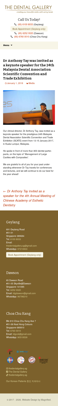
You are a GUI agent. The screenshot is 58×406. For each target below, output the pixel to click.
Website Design (29, 399)
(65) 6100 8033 (25, 24)
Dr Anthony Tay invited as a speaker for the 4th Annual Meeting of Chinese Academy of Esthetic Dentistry (29, 198)
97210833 (22, 248)
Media (32, 83)
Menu (6, 45)
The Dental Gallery (17, 371)
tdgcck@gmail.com (22, 333)
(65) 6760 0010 (21, 36)
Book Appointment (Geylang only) (29, 28)
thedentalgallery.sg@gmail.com (21, 245)
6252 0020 (15, 289)
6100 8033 (15, 239)
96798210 (22, 296)
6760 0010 (15, 330)
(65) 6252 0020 (25, 33)
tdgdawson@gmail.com (24, 293)
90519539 (22, 337)
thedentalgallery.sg (17, 368)
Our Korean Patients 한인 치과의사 (23, 381)
